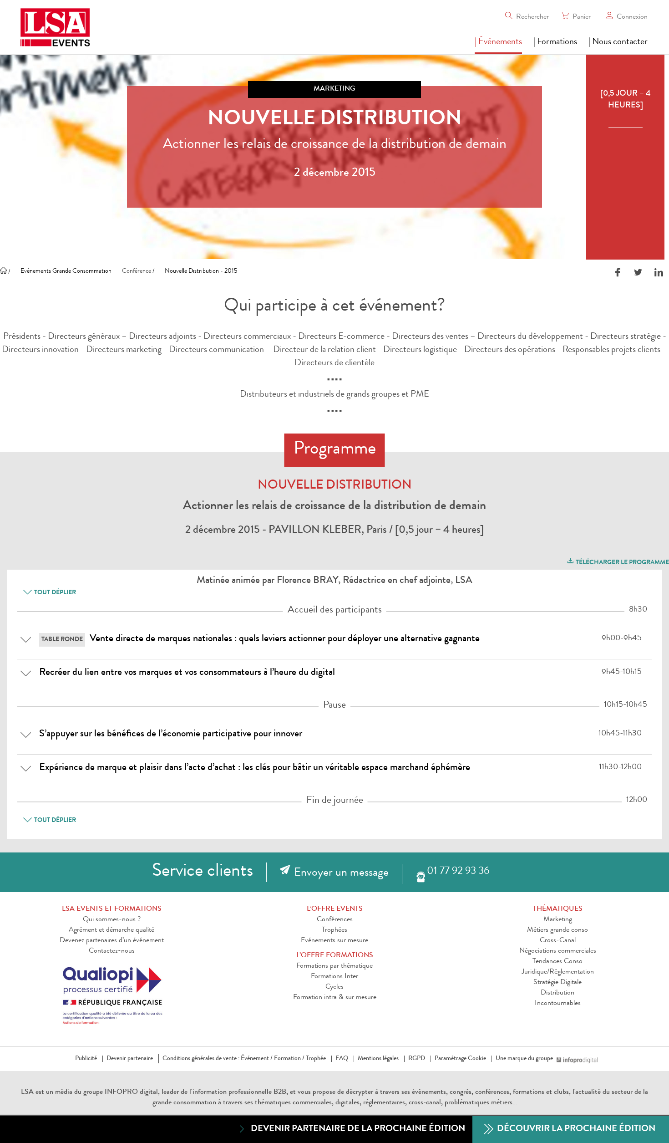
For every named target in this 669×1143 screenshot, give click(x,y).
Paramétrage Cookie (460, 1059)
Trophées (334, 930)
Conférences (335, 920)
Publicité (86, 1059)
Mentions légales (378, 1059)
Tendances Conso (557, 961)
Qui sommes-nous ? (112, 920)
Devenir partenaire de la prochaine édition (358, 1129)
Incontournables (558, 1003)
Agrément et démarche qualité (111, 930)
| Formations (555, 42)
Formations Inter (334, 976)
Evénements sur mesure (334, 940)
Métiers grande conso (557, 930)
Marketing (557, 920)
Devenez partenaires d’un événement (112, 940)
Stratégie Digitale (557, 982)
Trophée (316, 1059)
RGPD (416, 1059)
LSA (27, 1092)
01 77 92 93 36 (458, 872)
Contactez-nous (112, 951)
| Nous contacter (618, 42)
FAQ (341, 1059)
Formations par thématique (334, 966)
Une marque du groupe (524, 1059)
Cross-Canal (558, 940)
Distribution (557, 993)
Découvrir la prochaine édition (575, 1129)
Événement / (257, 1059)
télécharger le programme (621, 563)
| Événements (498, 42)
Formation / (289, 1059)
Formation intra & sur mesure (334, 997)
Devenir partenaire (129, 1059)
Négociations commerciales (557, 951)
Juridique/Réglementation (558, 972)
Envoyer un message (341, 873)
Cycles (334, 987)
